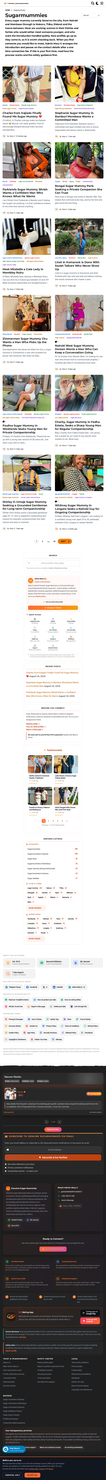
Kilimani (47, 919)
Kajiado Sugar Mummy (28, 105)
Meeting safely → (33, 724)
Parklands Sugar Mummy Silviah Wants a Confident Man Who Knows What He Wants (25, 193)
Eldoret (54, 897)
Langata (57, 181)
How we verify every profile (54, 602)
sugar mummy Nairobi (25, 181)
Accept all (32, 1475)
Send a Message (67, 1200)
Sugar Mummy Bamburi (85, 105)
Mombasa (58, 105)
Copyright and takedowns (81, 1390)
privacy (42, 1469)
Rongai (78, 181)
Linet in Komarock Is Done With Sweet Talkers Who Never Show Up (77, 266)
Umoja (41, 494)
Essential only (12, 1475)
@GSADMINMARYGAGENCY (71, 1192)
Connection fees (9, 1378)
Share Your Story (53, 1129)
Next (63, 541)
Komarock (72, 258)
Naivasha (66, 897)
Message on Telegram (54, 608)
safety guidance (42, 55)
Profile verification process (13, 1374)
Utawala (72, 919)
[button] (92, 3)
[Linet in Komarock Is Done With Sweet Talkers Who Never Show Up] (79, 236)
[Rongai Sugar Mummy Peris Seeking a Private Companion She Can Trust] (79, 160)
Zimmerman (38, 334)
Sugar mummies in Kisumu (13, 1407)
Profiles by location (10, 1419)
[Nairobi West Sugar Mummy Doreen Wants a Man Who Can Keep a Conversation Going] (79, 313)
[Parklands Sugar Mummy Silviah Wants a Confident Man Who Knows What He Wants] (27, 160)
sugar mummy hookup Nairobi (12, 414)
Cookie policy (76, 1370)
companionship (8, 185)
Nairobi (5, 181)
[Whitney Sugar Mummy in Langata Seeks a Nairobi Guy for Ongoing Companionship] (79, 473)
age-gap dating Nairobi (74, 338)
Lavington (33, 923)
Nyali (30, 897)
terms (51, 1469)
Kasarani (17, 334)
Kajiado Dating (14, 105)
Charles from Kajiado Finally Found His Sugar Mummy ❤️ (22, 114)
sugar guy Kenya (76, 417)
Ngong (71, 181)
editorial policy (40, 596)
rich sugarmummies (61, 417)
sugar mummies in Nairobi (64, 497)
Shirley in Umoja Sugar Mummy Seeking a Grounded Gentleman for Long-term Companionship (25, 505)
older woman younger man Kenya (13, 261)
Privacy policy (76, 1366)
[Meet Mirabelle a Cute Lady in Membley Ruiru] (27, 236)
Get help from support (46, 1382)
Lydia (19, 1092)
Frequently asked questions (14, 1423)
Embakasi (58, 414)
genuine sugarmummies (72, 414)
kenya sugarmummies (89, 414)
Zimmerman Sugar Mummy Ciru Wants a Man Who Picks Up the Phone (25, 342)
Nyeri (58, 893)
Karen (46, 923)
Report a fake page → (34, 729)
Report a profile (11, 1351)
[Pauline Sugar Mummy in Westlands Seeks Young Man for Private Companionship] (27, 393)
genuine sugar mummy (32, 258)
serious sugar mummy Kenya (30, 497)
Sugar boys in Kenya (11, 1415)
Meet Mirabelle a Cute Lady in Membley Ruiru (23, 271)
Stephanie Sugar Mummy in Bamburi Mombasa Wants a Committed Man (74, 116)
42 (54, 541)
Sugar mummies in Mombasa (14, 1403)
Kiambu (46, 893)
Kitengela (32, 893)
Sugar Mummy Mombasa (63, 108)
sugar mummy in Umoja (29, 494)
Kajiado (5, 105)
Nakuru (50, 888)
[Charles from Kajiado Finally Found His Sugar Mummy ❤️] (27, 84)
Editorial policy (9, 1382)
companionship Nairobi (62, 334)
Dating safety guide (45, 1362)
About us (6, 1362)
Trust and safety (44, 1378)
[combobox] (53, 563)
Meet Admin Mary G (11, 1366)
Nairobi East (82, 258)
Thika (63, 888)
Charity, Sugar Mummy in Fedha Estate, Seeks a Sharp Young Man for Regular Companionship (78, 425)
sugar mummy (93, 258)
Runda (44, 933)
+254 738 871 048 (67, 1196)
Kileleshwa (33, 928)
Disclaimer (75, 1378)
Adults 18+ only (77, 1382)
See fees (22, 1337)
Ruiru (59, 919)
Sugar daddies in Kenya (12, 1411)
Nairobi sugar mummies (11, 494)
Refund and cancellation (81, 1374)
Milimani (71, 893)
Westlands (38, 181)
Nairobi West (88, 334)
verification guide (19, 1211)
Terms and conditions (80, 1362)
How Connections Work (54, 1249)
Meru (31, 902)
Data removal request (80, 1386)
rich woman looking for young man (33, 417)
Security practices (44, 1374)
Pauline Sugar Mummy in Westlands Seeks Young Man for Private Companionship (25, 429)
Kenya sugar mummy (10, 108)
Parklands (13, 181)
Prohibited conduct (45, 1370)
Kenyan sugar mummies (11, 497)
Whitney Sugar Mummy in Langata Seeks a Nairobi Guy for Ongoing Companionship (77, 509)
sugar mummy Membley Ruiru (12, 258)
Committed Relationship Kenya (84, 108)
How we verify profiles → (36, 727)
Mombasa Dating (69, 105)
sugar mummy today (9, 265)
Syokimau (61, 928)
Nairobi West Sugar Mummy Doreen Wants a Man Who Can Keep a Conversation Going (76, 349)
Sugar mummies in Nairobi (13, 1399)
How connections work (12, 1370)
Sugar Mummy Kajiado (26, 108)
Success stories (9, 1386)
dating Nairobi (7, 334)
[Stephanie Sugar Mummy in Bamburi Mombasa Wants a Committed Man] (79, 84)
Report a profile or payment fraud (50, 1366)
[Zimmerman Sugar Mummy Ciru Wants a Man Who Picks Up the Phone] (27, 313)
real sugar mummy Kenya (34, 261)
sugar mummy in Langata (83, 497)
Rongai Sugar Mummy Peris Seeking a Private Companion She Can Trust (78, 189)
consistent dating (61, 258)
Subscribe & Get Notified (54, 1157)
